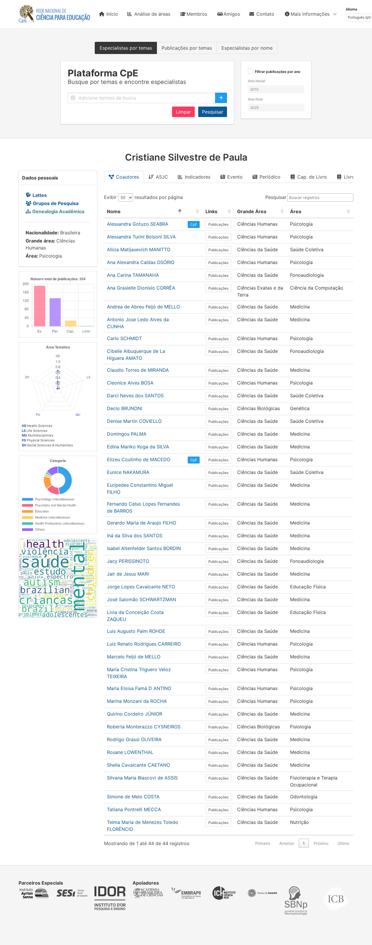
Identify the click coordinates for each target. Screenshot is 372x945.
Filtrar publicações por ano (277, 72)
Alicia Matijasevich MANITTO (138, 249)
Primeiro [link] (262, 843)
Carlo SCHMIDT (124, 338)
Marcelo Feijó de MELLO (133, 657)
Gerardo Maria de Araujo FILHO (141, 523)
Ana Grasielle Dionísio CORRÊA (141, 288)
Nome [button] (114, 211)
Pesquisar (212, 112)
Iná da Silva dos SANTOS (134, 535)
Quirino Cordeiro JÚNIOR (134, 714)
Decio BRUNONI (124, 408)
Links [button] (211, 211)
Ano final (255, 99)
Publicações (218, 224)
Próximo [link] (321, 843)
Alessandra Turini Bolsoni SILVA (141, 237)
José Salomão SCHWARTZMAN (141, 599)
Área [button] (295, 211)
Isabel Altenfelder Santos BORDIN (144, 548)
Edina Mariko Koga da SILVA (138, 447)
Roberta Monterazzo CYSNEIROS (143, 727)
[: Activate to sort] (194, 211)
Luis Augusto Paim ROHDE (136, 631)
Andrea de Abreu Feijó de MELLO (143, 307)
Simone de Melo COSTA (133, 797)
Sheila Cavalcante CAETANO (138, 765)
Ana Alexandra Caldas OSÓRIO (140, 262)
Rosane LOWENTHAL (130, 752)
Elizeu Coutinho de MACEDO (138, 459)
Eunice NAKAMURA (128, 472)
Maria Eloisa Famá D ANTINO (139, 688)
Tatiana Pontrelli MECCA (134, 809)
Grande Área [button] (251, 211)
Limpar (183, 112)
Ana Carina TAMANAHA (133, 275)
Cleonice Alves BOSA (130, 383)
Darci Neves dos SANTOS (135, 395)
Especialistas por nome (247, 48)
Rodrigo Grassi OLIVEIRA (134, 739)
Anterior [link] (286, 843)
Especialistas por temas (126, 48)
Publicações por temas (187, 48)
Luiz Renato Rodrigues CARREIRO (144, 644)
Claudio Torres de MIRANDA (138, 370)
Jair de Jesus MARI (128, 574)
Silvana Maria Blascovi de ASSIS (142, 778)
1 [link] (304, 843)
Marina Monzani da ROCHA (137, 701)
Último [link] (343, 843)
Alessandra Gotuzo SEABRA (137, 224)
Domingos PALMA (126, 434)
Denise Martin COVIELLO (134, 421)
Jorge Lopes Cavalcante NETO (141, 587)
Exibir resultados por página (143, 197)
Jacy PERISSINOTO (128, 561)
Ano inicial (256, 81)
